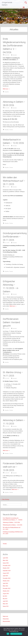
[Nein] (26, 631)
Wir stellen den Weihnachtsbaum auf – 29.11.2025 (14, 180)
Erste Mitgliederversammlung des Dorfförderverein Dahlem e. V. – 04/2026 (14, 46)
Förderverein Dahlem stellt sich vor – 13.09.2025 (13, 466)
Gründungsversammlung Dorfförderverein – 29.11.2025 (15, 236)
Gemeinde (14, 55)
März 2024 (5, 586)
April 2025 (5, 575)
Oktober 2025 (6, 568)
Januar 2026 (6, 563)
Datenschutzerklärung (16, 633)
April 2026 (5, 558)
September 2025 (7, 570)
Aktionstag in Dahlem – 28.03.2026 (11, 522)
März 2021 (5, 603)
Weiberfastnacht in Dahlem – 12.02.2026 (12, 525)
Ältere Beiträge (5, 499)
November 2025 (6, 565)
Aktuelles (7, 91)
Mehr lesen (6, 89)
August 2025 (6, 573)
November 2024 (6, 578)
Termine (11, 129)
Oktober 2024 (6, 580)
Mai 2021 (5, 598)
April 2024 (5, 583)
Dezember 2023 (6, 588)
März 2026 (5, 560)
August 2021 (6, 593)
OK (8, 633)
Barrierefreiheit (6, 621)
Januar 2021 (6, 606)
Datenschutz (6, 619)
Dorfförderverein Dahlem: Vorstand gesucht (11, 322)
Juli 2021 (5, 596)
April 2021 (5, 601)
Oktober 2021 (6, 591)
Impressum (5, 616)
